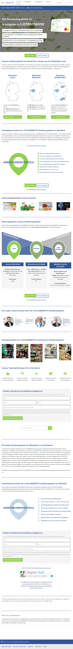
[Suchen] (70, 2)
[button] (31, 1)
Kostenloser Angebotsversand (35, 7)
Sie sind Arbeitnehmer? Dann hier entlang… (36, 145)
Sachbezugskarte (9, 66)
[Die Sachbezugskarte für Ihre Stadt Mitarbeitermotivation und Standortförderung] (7, 3)
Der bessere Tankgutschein (19, 646)
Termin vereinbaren (42, 55)
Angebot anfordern (30, 55)
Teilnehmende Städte (6, 646)
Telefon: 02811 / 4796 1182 (8, 7)
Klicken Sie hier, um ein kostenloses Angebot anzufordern (15, 641)
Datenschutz (38, 646)
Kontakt (45, 646)
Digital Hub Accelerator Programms (42, 568)
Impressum (30, 646)
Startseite (18, 1)
